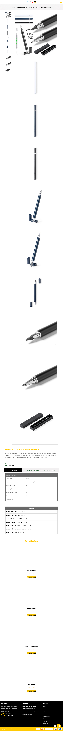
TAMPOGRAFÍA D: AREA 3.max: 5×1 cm (15, 532)
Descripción (13, 470)
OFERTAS (45, 723)
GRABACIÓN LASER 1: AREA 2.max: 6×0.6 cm (16, 522)
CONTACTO (46, 721)
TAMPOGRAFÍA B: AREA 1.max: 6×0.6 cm (15, 511)
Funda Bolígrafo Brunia (31, 646)
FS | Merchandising (22, 7)
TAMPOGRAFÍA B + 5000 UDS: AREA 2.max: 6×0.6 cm (18, 529)
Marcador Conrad (31, 570)
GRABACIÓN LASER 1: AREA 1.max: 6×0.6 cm (16, 518)
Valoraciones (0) (49, 470)
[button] (60, 2)
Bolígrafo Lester (31, 608)
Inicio (13, 7)
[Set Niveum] (31, 670)
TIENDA (45, 709)
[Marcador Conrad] (31, 556)
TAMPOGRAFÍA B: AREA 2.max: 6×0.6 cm (15, 515)
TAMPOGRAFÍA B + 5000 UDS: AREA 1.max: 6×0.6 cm (18, 525)
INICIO (44, 706)
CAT (44, 711)
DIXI (44, 719)
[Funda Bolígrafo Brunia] (31, 632)
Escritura (31, 7)
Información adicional (31, 470)
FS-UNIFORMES (46, 716)
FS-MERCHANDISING (48, 714)
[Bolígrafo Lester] (31, 594)
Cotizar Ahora (32, 577)
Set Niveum (31, 684)
